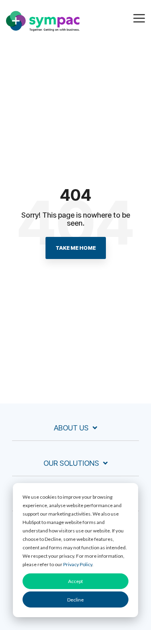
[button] (139, 17)
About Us (71, 428)
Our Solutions (71, 463)
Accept (75, 581)
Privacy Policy (77, 564)
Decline (75, 600)
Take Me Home (76, 248)
